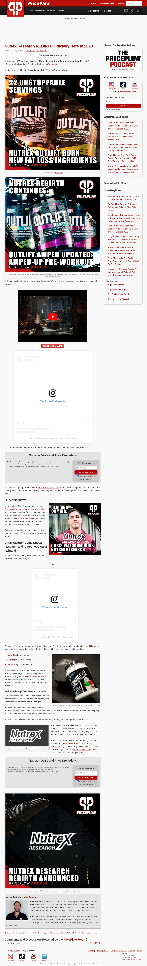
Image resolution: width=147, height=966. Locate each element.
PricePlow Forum (74, 939)
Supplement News (48, 933)
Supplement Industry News (32, 933)
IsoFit (10, 664)
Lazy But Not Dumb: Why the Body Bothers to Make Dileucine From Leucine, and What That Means (123, 239)
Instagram (111, 84)
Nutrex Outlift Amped (14, 274)
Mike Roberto (30, 51)
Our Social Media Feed (118, 294)
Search (139, 951)
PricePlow (15, 951)
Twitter (44, 956)
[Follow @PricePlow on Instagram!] (126, 10)
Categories (93, 10)
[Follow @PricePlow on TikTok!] (132, 10)
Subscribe (123, 106)
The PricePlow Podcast (118, 299)
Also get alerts (87, 476)
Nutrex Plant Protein (35, 676)
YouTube (134, 85)
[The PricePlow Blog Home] (15, 8)
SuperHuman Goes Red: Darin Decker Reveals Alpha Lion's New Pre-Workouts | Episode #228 (123, 158)
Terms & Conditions (119, 951)
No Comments (41, 51)
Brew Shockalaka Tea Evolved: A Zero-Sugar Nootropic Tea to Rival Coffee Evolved (123, 261)
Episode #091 (53, 64)
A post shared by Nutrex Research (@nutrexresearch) (52, 438)
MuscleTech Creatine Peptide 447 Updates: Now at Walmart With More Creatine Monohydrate (123, 272)
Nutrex (93, 646)
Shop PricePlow (89, 3)
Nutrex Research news (48, 487)
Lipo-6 (10, 655)
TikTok (123, 85)
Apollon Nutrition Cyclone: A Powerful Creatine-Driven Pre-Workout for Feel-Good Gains (121, 250)
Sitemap (91, 951)
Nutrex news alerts (81, 749)
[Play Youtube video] (53, 316)
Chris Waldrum (67, 933)
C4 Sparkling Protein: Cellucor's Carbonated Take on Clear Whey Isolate (123, 207)
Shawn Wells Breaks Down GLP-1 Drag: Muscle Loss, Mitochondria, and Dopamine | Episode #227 (123, 169)
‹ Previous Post (12, 943)
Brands (107, 10)
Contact (131, 951)
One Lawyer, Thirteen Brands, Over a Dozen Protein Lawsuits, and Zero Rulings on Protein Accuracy (124, 218)
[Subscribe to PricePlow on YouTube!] (138, 10)
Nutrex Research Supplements (24, 749)
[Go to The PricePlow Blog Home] (27, 3)
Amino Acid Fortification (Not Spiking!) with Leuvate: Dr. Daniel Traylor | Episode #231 (123, 126)
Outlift (59, 173)
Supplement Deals (106, 3)
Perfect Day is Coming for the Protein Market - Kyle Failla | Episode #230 (121, 136)
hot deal (88, 476)
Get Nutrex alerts (86, 472)
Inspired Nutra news (30, 518)
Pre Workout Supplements (88, 933)
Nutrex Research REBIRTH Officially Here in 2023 (49, 46)
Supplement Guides (117, 289)
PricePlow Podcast (72, 743)
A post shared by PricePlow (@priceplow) (55, 637)
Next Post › (95, 943)
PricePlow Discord (127, 91)
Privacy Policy (103, 951)
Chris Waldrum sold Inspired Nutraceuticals (24, 509)
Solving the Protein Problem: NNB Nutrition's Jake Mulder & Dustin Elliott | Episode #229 (123, 147)
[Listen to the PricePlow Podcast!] (123, 66)
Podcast (120, 3)
